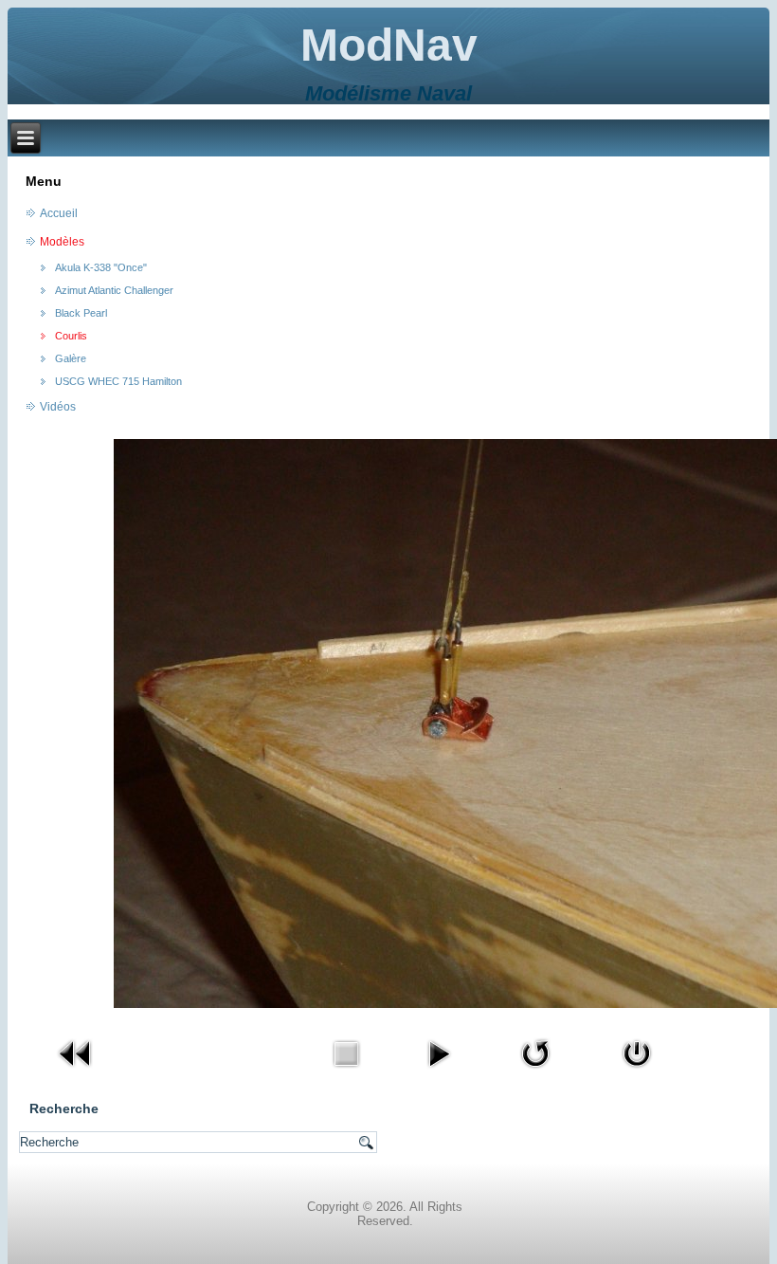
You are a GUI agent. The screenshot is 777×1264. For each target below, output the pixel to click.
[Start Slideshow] (438, 1072)
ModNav (389, 45)
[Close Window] (636, 1072)
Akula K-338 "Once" (101, 267)
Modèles (62, 241)
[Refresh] (535, 1072)
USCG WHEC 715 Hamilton (118, 381)
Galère (70, 358)
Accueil (59, 213)
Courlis (71, 335)
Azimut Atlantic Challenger (114, 290)
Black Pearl (81, 313)
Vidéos (58, 406)
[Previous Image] (76, 1072)
